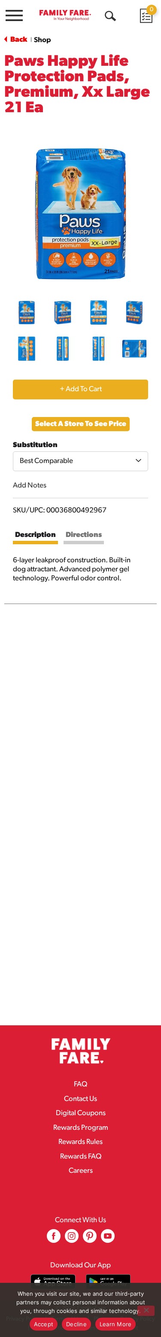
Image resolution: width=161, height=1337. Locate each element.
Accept (44, 1324)
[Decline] (146, 1311)
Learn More (116, 1324)
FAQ (80, 1084)
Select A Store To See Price (80, 424)
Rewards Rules (80, 1142)
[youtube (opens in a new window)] (108, 1239)
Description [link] (35, 535)
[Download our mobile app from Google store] (108, 1281)
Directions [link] (84, 535)
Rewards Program (80, 1128)
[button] (26, 312)
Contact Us (80, 1099)
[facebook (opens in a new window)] (54, 1239)
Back (18, 39)
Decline (76, 1324)
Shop (42, 40)
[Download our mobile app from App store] (53, 1281)
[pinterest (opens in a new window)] (90, 1239)
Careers (81, 1170)
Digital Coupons (81, 1113)
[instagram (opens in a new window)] (72, 1239)
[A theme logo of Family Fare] (65, 15)
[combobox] (80, 461)
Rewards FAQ (80, 1156)
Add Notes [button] (29, 485)
